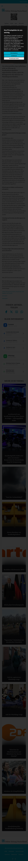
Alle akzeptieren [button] (14, 53)
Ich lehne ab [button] (14, 55)
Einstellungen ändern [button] (14, 58)
